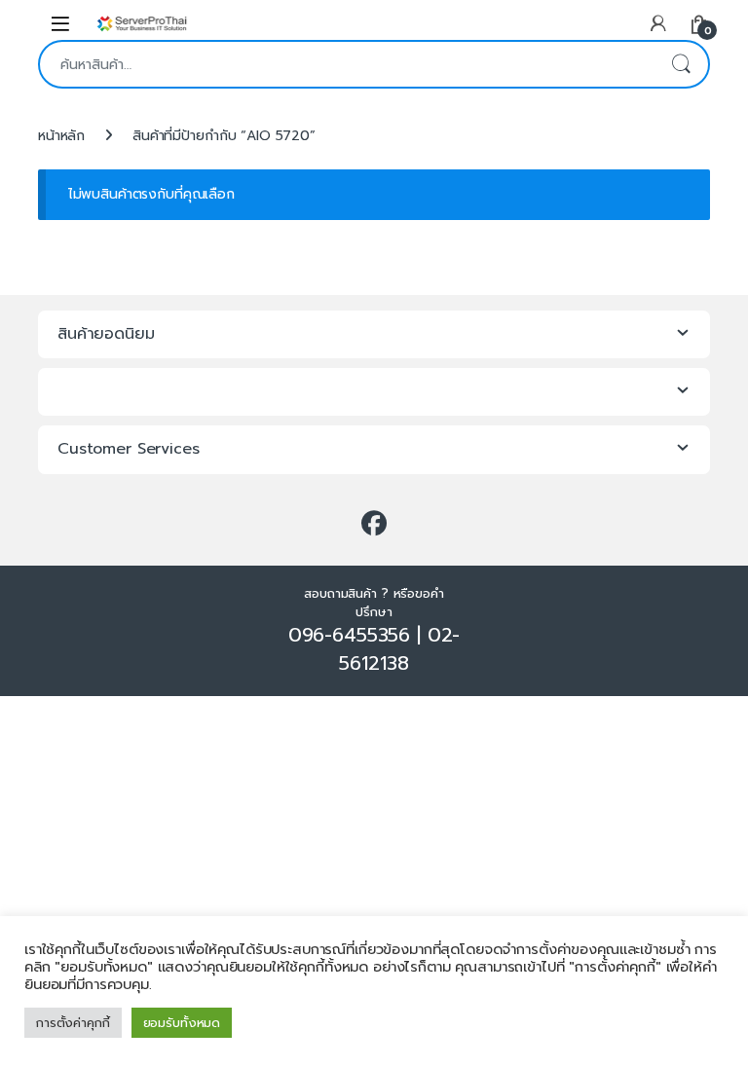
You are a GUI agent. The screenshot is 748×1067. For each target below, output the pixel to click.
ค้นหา (681, 64)
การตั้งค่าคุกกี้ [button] (73, 1022)
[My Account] (658, 23)
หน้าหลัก (61, 136)
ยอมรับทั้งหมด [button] (182, 1022)
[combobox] (347, 64)
